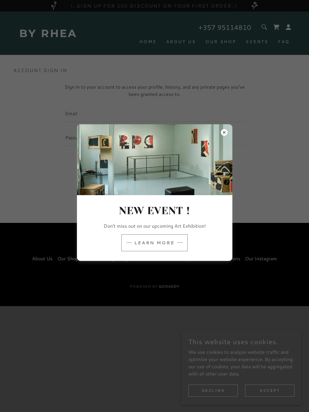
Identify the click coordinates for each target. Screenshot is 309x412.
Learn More (154, 243)
